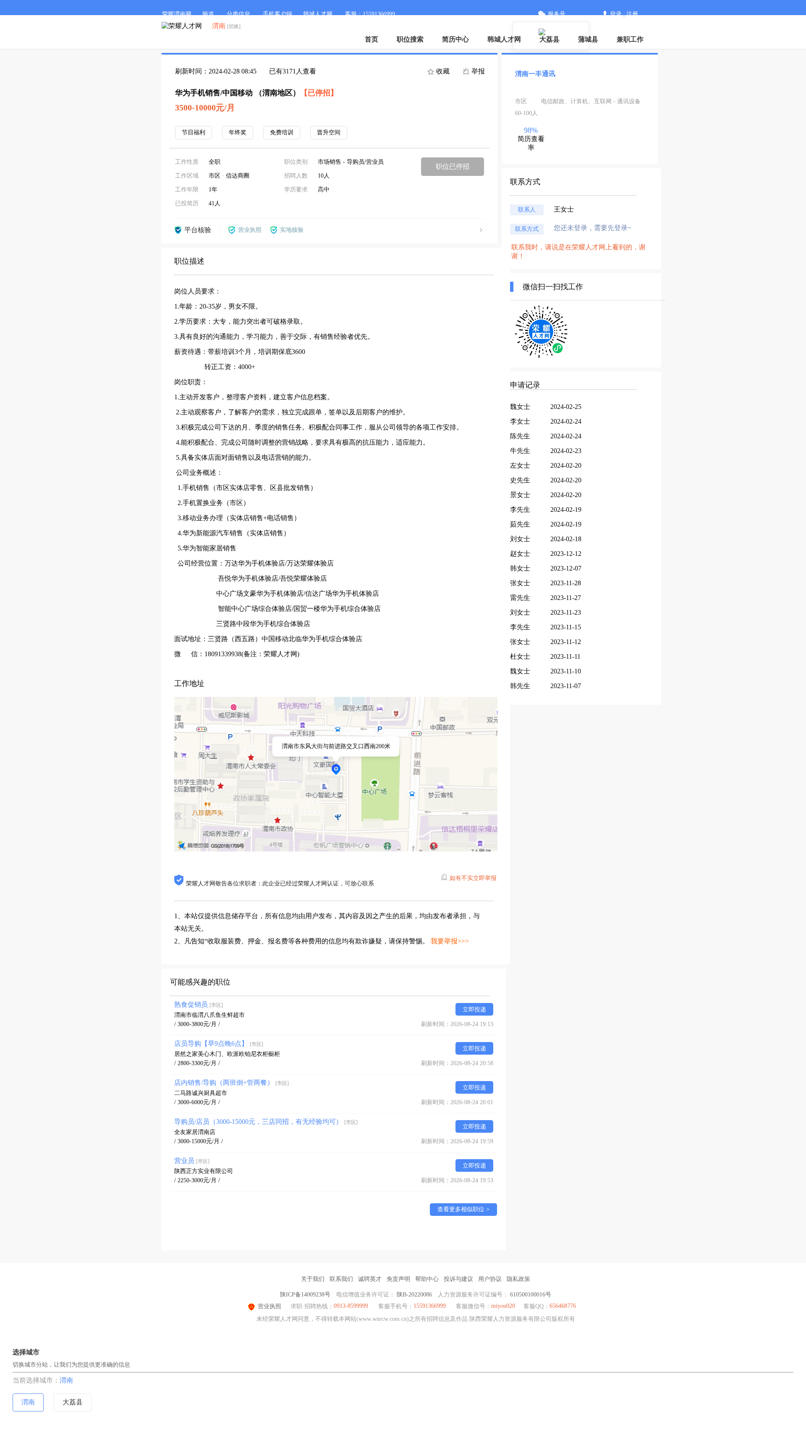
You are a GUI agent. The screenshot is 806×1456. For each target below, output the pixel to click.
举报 (477, 71)
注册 (632, 14)
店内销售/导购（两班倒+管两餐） (231, 1082)
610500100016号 (530, 1294)
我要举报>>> (450, 941)
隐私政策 (518, 1279)
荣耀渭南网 (176, 14)
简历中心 (455, 39)
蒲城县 (588, 39)
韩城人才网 (504, 39)
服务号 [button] (556, 14)
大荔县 (549, 39)
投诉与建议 (458, 1279)
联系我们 (341, 1279)
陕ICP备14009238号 (305, 1294)
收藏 (442, 71)
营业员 (191, 1160)
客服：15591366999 (370, 14)
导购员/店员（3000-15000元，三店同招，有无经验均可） (266, 1121)
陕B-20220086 (414, 1294)
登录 (616, 14)
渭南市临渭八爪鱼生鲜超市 (209, 1015)
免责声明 (398, 1279)
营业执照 (269, 1306)
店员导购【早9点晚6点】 (218, 1043)
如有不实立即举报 (473, 878)
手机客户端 (277, 14)
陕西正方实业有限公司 (203, 1171)
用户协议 (490, 1279)
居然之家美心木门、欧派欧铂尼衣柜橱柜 (227, 1054)
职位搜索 (410, 39)
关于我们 (312, 1279)
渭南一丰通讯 (535, 73)
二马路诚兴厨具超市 (200, 1093)
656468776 (563, 1306)
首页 (371, 39)
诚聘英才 (370, 1279)
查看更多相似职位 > (463, 1209)
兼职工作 (630, 39)
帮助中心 (427, 1279)
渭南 (66, 1380)
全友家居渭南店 (194, 1132)
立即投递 (474, 1009)
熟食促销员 (198, 1004)
